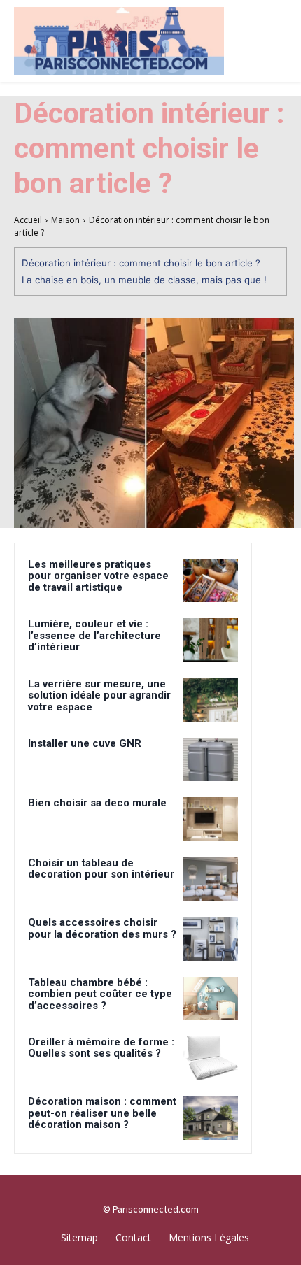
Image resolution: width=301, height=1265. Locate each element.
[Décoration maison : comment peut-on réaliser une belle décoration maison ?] (210, 1117)
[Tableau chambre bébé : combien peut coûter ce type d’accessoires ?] (210, 998)
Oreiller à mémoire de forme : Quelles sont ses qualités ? (101, 1048)
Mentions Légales (209, 1237)
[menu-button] (280, 17)
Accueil (28, 220)
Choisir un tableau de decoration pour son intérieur (101, 869)
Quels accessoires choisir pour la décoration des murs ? (102, 928)
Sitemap (79, 1237)
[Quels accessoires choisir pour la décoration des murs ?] (210, 938)
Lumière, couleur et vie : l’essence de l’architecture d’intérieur (94, 635)
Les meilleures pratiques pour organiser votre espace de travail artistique (98, 576)
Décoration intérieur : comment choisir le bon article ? (141, 263)
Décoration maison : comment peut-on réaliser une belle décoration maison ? (102, 1113)
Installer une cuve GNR (84, 743)
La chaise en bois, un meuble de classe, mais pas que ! (144, 279)
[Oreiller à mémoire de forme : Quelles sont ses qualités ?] (210, 1058)
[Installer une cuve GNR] (210, 759)
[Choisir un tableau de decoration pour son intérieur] (210, 879)
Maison (65, 220)
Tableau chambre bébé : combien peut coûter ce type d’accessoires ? (100, 994)
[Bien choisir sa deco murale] (210, 819)
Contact (133, 1237)
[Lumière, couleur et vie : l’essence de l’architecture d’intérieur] (210, 640)
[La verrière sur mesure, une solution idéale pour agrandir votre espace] (210, 700)
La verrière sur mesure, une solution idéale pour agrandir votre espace (99, 695)
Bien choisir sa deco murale (97, 802)
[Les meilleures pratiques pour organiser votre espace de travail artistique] (210, 580)
